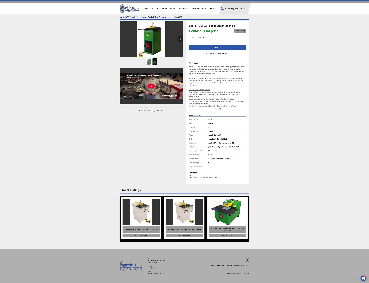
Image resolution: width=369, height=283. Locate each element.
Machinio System (232, 273)
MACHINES (148, 8)
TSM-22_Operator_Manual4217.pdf (205, 177)
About (204, 8)
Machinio (246, 273)
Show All (218, 109)
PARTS (172, 8)
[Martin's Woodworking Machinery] (131, 266)
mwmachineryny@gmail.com (156, 273)
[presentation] (182, 242)
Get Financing (240, 31)
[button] (149, 9)
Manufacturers (183, 8)
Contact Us (217, 47)
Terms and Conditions (241, 265)
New (157, 8)
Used (164, 8)
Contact (212, 8)
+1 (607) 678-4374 (235, 8)
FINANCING (195, 8)
